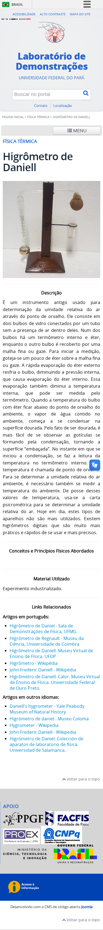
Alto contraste (52, 14)
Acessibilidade (24, 14)
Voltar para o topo (83, 779)
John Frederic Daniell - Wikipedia (43, 732)
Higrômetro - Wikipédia (34, 663)
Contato (41, 105)
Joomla (87, 907)
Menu (79, 130)
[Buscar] (86, 94)
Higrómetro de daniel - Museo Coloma (49, 719)
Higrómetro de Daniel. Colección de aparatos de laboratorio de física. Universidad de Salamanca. (46, 744)
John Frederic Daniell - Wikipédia (43, 670)
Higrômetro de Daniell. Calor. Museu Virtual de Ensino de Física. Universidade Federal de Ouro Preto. (55, 682)
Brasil (17, 4)
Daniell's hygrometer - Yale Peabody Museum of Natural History (47, 709)
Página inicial (13, 117)
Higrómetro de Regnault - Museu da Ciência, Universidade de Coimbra (47, 641)
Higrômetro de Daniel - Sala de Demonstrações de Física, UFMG (43, 628)
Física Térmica (38, 117)
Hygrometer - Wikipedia (34, 725)
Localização (62, 105)
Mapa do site (80, 14)
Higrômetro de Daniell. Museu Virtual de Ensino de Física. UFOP (51, 653)
